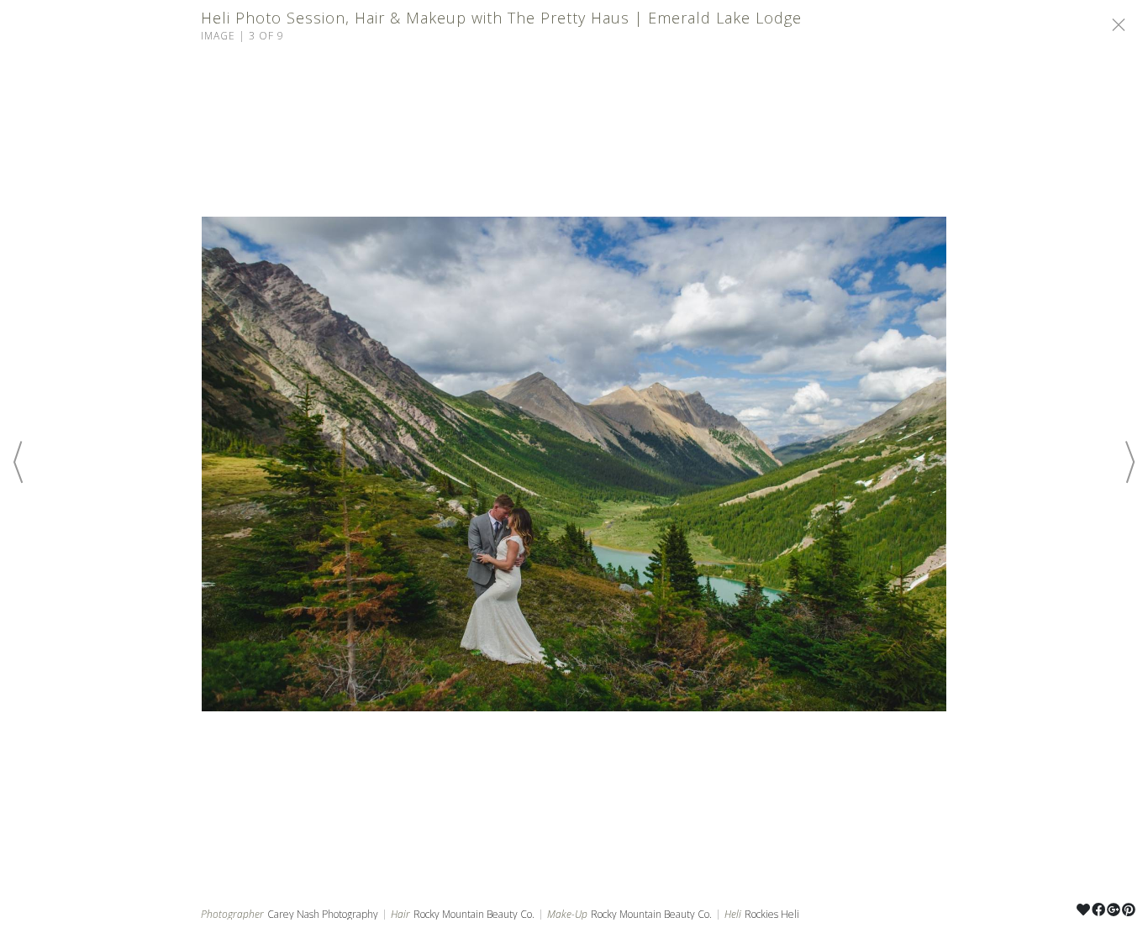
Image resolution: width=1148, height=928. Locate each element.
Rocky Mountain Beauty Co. (474, 914)
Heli (732, 915)
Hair (400, 915)
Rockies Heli (772, 914)
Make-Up (567, 915)
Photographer (232, 915)
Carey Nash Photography (322, 914)
